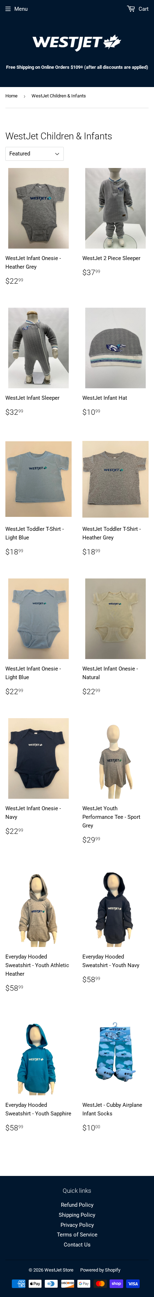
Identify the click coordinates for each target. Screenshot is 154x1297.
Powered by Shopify (100, 1270)
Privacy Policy (77, 1225)
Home (11, 96)
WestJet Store (58, 1270)
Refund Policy (77, 1205)
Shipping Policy (77, 1215)
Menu (21, 9)
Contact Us (77, 1244)
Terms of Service (77, 1234)
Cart (143, 9)
